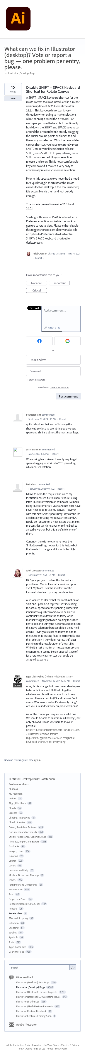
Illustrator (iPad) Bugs (28, 1001)
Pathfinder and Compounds (23, 884)
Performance (15, 889)
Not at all (39, 283)
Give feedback (25, 977)
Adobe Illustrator (26, 1024)
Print (11, 894)
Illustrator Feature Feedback (31, 1011)
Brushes (13, 812)
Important (61, 283)
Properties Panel (17, 899)
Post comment (68, 396)
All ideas (13, 788)
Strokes (13, 932)
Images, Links (16, 851)
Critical (39, 290)
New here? (53, 387)
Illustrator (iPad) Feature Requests (35, 1006)
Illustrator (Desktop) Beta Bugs (33, 982)
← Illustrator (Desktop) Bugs (19, 73)
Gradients (14, 846)
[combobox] (40, 967)
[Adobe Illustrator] (18, 19)
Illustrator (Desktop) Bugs (24, 779)
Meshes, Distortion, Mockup (24, 875)
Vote (13, 98)
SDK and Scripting (18, 918)
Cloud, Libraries (17, 822)
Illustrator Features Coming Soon (34, 1016)
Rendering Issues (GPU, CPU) (24, 903)
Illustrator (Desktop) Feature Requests (37, 992)
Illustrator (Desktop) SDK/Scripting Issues (38, 996)
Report (62, 419)
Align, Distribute (17, 803)
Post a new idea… (19, 784)
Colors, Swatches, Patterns (23, 827)
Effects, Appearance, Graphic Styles (27, 836)
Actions (13, 798)
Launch (12, 860)
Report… (39, 257)
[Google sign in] (67, 341)
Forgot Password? (36, 379)
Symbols (13, 937)
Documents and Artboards (23, 832)
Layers (12, 865)
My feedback (15, 793)
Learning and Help (18, 870)
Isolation (13, 856)
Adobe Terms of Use (35, 1048)
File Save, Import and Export (24, 841)
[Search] (72, 967)
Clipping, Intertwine (19, 817)
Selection (14, 923)
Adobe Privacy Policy (57, 1048)
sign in (37, 759)
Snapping (14, 927)
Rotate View (48, 779)
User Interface (16, 951)
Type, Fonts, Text (17, 946)
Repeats (13, 908)
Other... (12, 879)
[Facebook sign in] (39, 341)
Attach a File (54, 327)
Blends (12, 808)
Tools (11, 942)
